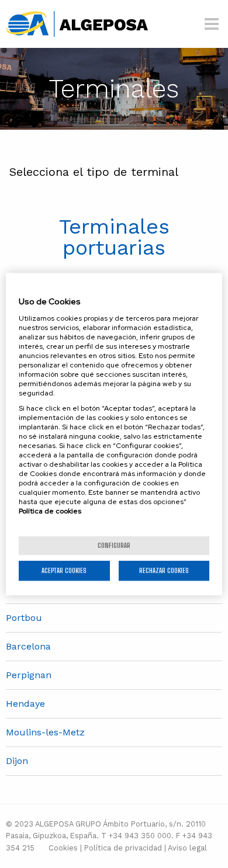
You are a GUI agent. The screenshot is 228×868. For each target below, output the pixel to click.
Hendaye (25, 703)
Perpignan (28, 674)
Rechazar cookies (164, 570)
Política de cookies (50, 511)
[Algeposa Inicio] (77, 23)
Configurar (114, 545)
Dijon (17, 760)
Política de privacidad (123, 847)
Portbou (24, 617)
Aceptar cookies (64, 570)
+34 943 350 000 (140, 835)
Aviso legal (187, 847)
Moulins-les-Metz (45, 732)
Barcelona (28, 646)
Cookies (63, 847)
